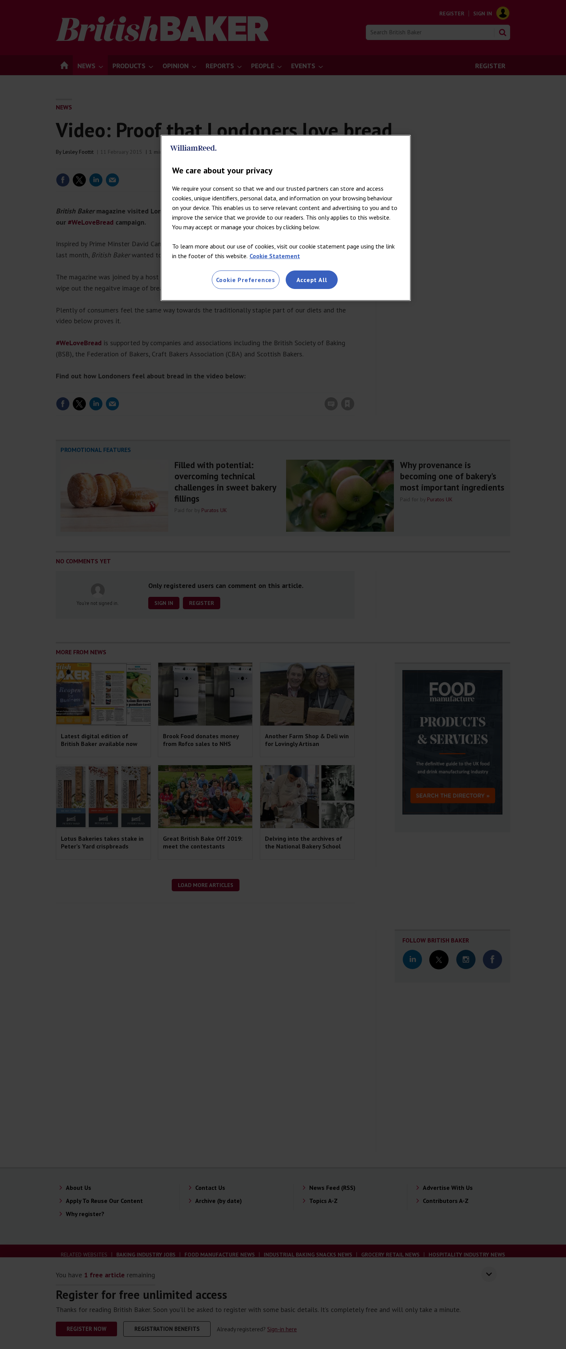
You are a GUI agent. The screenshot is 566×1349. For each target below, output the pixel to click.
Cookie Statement (275, 256)
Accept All (311, 280)
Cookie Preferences (245, 280)
